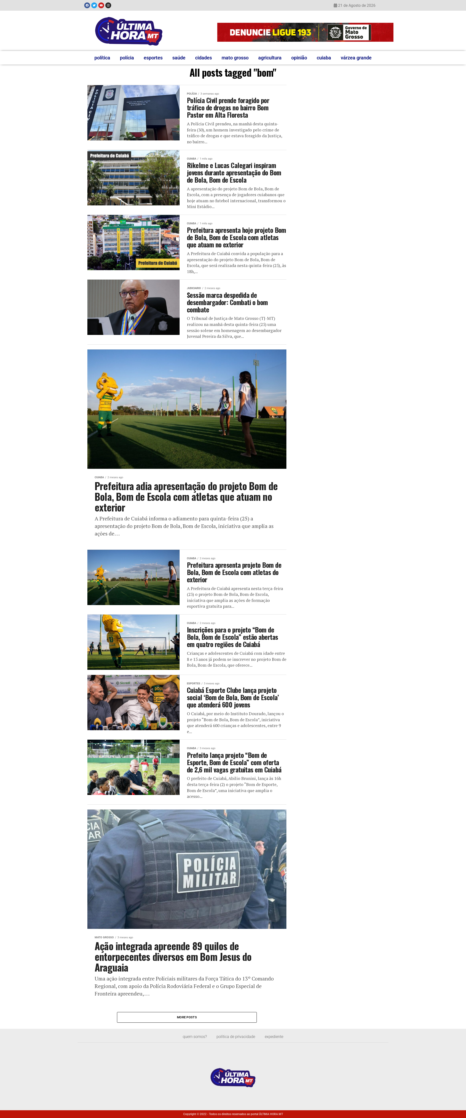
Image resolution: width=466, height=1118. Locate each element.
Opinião (299, 58)
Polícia (127, 58)
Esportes (153, 58)
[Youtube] (101, 5)
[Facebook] (87, 5)
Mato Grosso (235, 58)
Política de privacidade (235, 1036)
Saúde (178, 58)
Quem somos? (195, 1036)
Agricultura (270, 58)
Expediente (274, 1036)
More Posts (187, 1017)
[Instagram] (108, 5)
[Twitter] (94, 5)
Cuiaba (324, 58)
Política (102, 58)
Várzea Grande (356, 58)
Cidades (203, 58)
